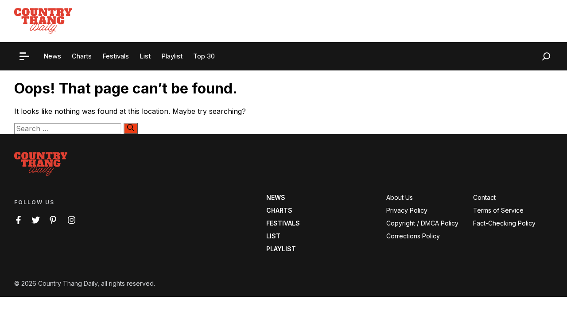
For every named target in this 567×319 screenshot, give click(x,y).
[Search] (131, 128)
